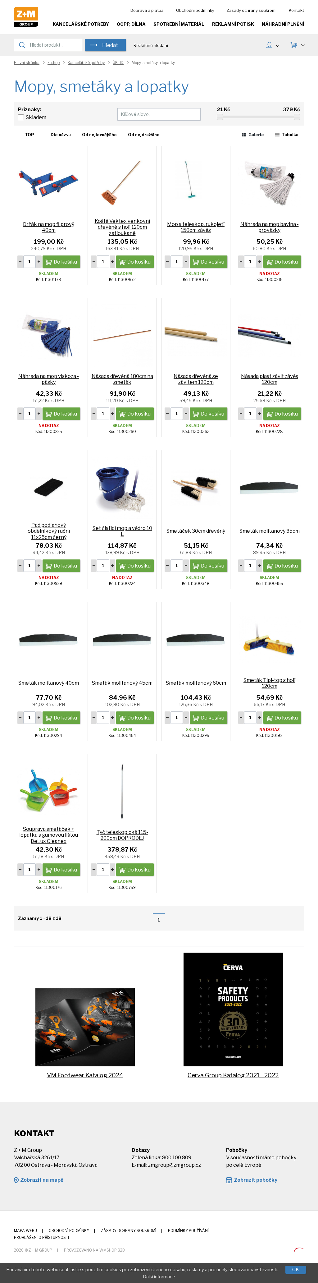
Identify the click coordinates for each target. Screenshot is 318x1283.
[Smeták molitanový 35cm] (269, 487)
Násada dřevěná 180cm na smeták (122, 379)
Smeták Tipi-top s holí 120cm (269, 683)
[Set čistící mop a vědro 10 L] (122, 487)
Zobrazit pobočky (255, 1180)
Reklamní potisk (233, 24)
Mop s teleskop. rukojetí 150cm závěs (196, 227)
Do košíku (65, 262)
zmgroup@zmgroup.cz (174, 1165)
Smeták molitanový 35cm (269, 531)
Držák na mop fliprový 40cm (48, 227)
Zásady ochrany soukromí (251, 10)
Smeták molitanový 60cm (196, 683)
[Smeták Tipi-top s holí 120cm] (269, 639)
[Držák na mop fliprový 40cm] (48, 183)
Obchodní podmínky (195, 10)
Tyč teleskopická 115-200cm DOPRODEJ (122, 835)
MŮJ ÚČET (272, 45)
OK (295, 1269)
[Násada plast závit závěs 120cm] (269, 335)
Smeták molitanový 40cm (48, 683)
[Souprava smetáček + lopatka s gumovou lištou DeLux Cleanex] (48, 791)
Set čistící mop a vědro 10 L (122, 531)
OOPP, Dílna (131, 24)
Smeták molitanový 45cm (122, 683)
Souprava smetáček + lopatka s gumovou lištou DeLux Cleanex (48, 835)
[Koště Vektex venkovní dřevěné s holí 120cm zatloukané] (122, 183)
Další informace (159, 1277)
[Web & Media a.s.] (299, 1250)
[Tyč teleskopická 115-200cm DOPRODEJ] (122, 791)
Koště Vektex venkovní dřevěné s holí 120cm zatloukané (122, 227)
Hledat (110, 45)
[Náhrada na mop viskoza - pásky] (48, 335)
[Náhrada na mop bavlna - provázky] (269, 183)
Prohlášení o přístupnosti (41, 1237)
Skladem (36, 117)
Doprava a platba (147, 10)
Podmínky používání (188, 1230)
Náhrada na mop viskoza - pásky (48, 379)
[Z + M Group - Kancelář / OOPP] (26, 25)
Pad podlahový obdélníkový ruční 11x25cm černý (49, 531)
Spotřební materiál (178, 24)
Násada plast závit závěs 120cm (269, 379)
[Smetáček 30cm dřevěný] (196, 487)
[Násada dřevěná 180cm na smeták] (122, 335)
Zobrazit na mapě (41, 1180)
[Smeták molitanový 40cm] (48, 639)
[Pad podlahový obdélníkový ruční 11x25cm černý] (48, 487)
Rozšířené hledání (151, 45)
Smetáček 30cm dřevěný (195, 531)
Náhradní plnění (283, 24)
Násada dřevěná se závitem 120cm (196, 379)
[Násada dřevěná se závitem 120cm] (196, 335)
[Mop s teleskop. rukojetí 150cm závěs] (196, 183)
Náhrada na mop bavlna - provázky (269, 227)
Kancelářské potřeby (81, 24)
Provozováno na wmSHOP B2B (94, 1250)
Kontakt (296, 10)
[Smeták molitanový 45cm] (122, 639)
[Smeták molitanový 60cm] (196, 639)
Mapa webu (25, 1230)
